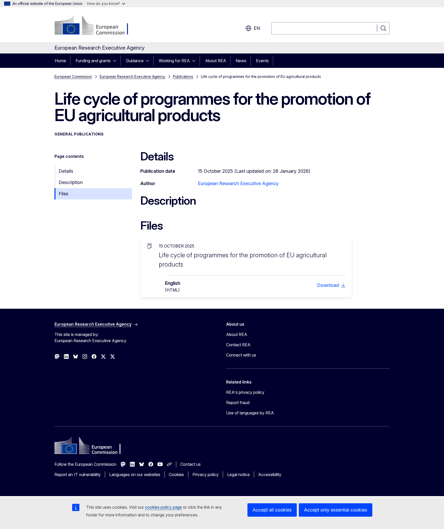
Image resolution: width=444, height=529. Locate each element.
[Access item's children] (116, 60)
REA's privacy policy (245, 392)
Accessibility (269, 474)
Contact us (190, 464)
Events (262, 60)
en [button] (257, 28)
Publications (183, 76)
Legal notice (238, 474)
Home (60, 60)
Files (63, 193)
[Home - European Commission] (95, 25)
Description (71, 182)
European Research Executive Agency (132, 76)
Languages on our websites (134, 474)
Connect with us (241, 355)
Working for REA (174, 60)
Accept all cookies (272, 510)
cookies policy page (163, 507)
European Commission (73, 76)
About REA (215, 60)
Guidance (135, 60)
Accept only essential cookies (335, 510)
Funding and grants (93, 60)
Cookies (176, 474)
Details (66, 171)
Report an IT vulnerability (77, 474)
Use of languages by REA (250, 412)
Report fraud (237, 402)
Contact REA (238, 344)
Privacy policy (205, 474)
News (241, 60)
